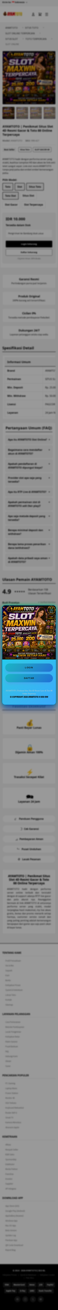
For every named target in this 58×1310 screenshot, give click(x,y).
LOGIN (29, 667)
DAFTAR (29, 678)
